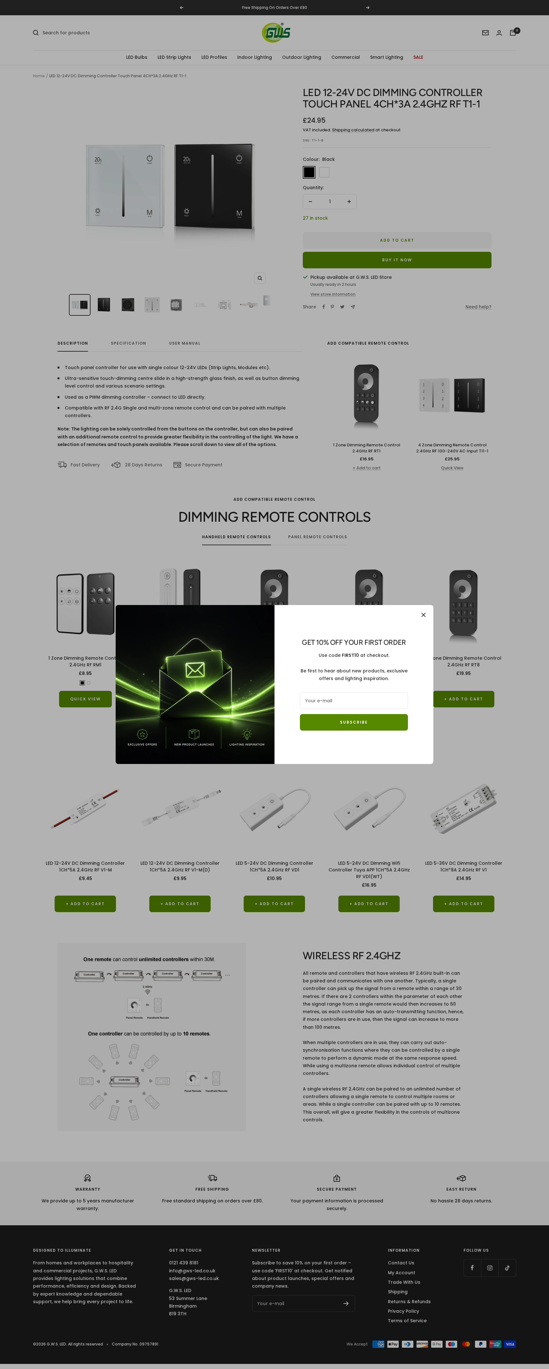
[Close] (423, 615)
